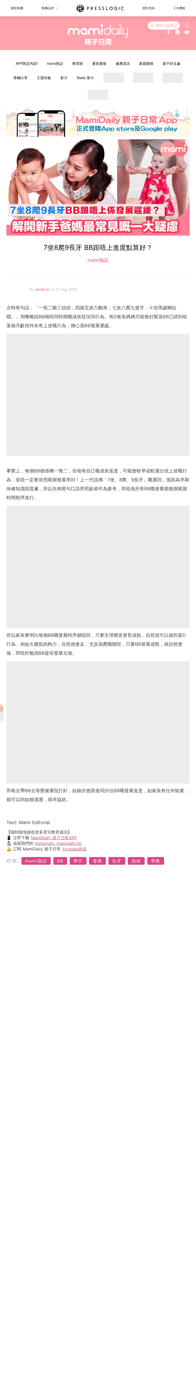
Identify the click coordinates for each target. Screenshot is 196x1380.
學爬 (155, 860)
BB (60, 860)
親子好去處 (171, 63)
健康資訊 (123, 63)
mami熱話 (55, 63)
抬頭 (136, 860)
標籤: (13, 860)
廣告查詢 (148, 8)
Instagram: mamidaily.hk (58, 843)
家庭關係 (146, 63)
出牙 (116, 860)
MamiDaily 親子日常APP (54, 837)
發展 (97, 860)
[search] (187, 25)
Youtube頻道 (74, 848)
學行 (78, 860)
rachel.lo (42, 289)
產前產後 (99, 63)
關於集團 (17, 8)
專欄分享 (20, 78)
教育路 (77, 63)
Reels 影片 (85, 78)
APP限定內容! (27, 63)
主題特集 (44, 78)
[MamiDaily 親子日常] (98, 34)
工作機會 (179, 8)
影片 (64, 78)
